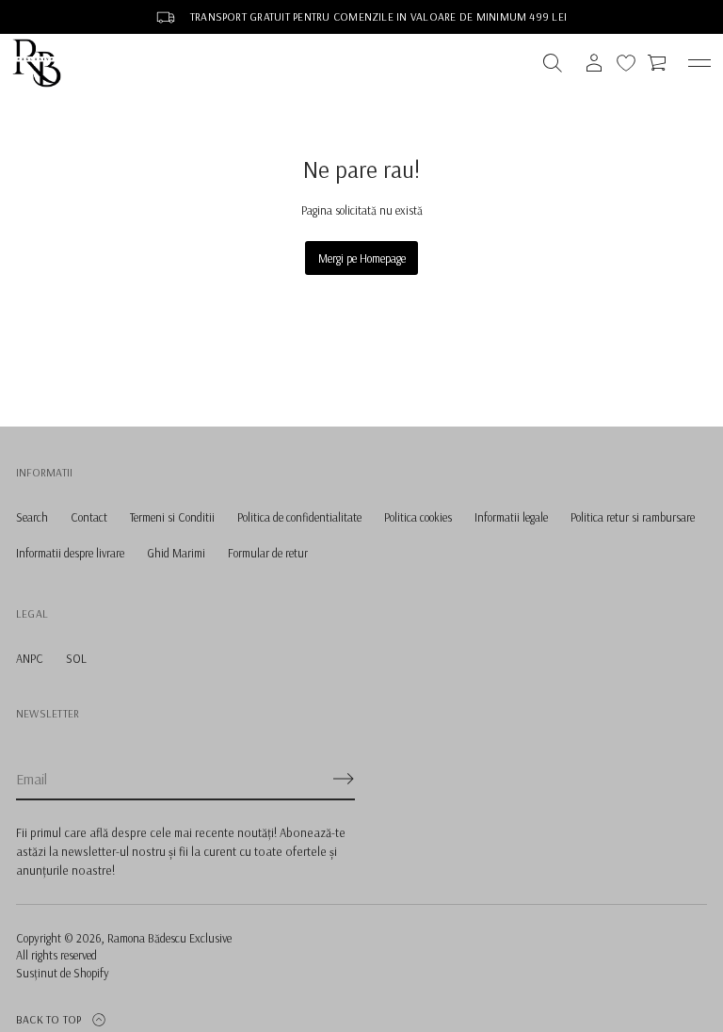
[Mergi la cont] (594, 63)
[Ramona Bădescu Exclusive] (36, 63)
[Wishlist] (626, 63)
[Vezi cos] (658, 63)
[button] (552, 63)
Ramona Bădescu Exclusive (169, 937)
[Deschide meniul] (699, 63)
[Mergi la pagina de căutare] (552, 63)
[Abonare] (343, 778)
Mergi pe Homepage (362, 258)
